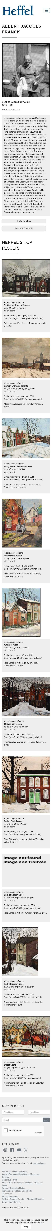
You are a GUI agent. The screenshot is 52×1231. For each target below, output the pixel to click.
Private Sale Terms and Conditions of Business (22, 1182)
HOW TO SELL (24, 221)
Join (46, 1120)
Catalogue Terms (9, 1179)
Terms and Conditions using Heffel (17, 1190)
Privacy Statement (10, 1196)
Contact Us (7, 1193)
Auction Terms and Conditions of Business (20, 1174)
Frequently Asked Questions (14, 1171)
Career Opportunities (11, 1201)
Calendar (6, 1177)
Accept (26, 1227)
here (41, 1223)
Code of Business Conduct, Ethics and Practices (23, 1199)
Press (4, 1185)
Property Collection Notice (13, 1188)
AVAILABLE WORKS (24, 229)
